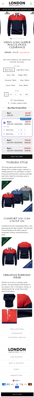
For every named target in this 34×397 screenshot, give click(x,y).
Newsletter (16, 375)
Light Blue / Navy (23, 70)
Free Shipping (17, 329)
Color (17, 66)
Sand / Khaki (10, 85)
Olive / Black (23, 85)
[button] (17, 114)
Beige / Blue (22, 75)
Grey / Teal (11, 75)
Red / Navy (9, 70)
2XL (26, 94)
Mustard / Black (10, 80)
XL (21, 94)
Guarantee (17, 333)
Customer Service (17, 337)
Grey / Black (24, 80)
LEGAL (16, 369)
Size (17, 90)
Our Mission (16, 357)
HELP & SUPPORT (16, 363)
